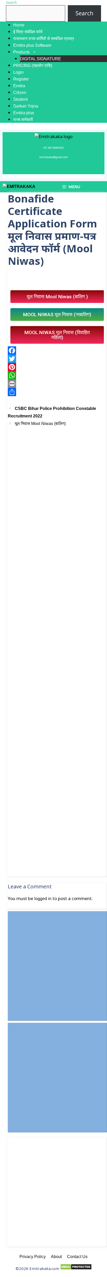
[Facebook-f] (39, 169)
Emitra (19, 86)
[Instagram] (48, 169)
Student (20, 99)
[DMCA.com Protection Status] (76, 1268)
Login (18, 72)
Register (21, 79)
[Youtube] (68, 169)
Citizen (19, 92)
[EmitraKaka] (19, 187)
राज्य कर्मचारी (23, 119)
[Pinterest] (57, 367)
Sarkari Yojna (25, 106)
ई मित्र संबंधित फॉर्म (27, 32)
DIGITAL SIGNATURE (40, 59)
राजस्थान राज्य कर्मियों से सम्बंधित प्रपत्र (43, 38)
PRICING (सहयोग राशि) (32, 65)
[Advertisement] (57, 652)
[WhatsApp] (57, 375)
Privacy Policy (32, 1256)
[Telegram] (77, 169)
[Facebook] (57, 350)
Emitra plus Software (32, 45)
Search (11, 2)
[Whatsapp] (29, 169)
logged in (42, 898)
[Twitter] (58, 169)
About (56, 1256)
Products (21, 52)
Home (18, 25)
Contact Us (77, 1256)
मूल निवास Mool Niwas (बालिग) (40, 423)
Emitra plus (23, 113)
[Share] (57, 392)
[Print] (57, 384)
